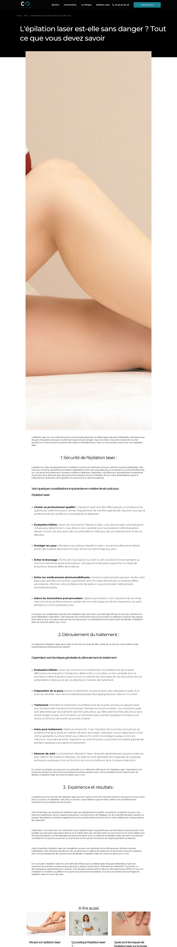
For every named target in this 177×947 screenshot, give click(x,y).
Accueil (19, 15)
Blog (25, 15)
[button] (70, 5)
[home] (32, 5)
